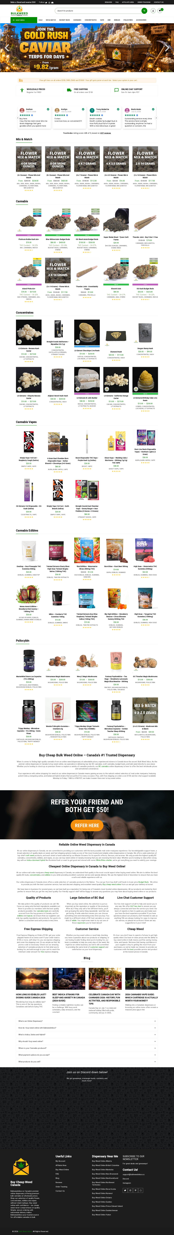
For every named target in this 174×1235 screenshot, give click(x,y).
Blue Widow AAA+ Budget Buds (58, 239)
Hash (122, 358)
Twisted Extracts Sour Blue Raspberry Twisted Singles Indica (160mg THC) (87, 616)
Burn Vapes (58, 469)
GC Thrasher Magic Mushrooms (145, 676)
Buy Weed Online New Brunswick (105, 1174)
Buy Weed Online (62, 1170)
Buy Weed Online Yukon (101, 1215)
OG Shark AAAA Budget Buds (87, 239)
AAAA (32, 183)
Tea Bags (121, 689)
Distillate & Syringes (57, 352)
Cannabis (23, 186)
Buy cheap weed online (112, 884)
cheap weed (49, 872)
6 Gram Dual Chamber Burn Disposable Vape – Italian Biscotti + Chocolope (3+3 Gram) (58, 460)
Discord (126, 1179)
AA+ (18, 183)
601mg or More (25, 617)
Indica (35, 248)
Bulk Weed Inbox (25, 1231)
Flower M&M (33, 186)
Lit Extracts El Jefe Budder (87, 398)
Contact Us (159, 2)
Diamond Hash (116, 352)
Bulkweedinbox (16, 1215)
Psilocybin (36, 687)
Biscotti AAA (116, 289)
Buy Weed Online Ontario (102, 1198)
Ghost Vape (114, 469)
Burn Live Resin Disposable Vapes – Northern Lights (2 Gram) (145, 451)
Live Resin (81, 359)
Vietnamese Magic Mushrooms (58, 676)
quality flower (34, 1198)
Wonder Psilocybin (58, 737)
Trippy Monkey (34, 741)
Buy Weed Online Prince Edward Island (107, 1206)
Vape (34, 466)
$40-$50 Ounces (111, 246)
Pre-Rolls (145, 245)
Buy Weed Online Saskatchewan (105, 1210)
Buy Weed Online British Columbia (105, 1165)
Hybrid (58, 250)
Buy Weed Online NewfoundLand (105, 1178)
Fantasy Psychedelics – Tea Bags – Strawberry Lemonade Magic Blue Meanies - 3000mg (116, 679)
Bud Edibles (79, 575)
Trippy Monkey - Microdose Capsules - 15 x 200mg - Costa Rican (28, 730)
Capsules (23, 685)
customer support (97, 947)
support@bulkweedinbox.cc (134, 1174)
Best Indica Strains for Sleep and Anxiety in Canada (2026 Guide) (68, 997)
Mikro (65, 623)
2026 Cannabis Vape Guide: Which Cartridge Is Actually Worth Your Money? (141, 997)
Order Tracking (144, 2)
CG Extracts (26, 514)
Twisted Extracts (61, 577)
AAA (22, 183)
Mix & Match (29, 188)
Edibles (21, 575)
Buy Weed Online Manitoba (102, 1170)
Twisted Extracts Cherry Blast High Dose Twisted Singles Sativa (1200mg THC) (57, 568)
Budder (93, 406)
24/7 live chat (135, 906)
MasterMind (33, 685)
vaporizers (81, 923)
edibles (47, 875)
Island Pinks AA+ (28, 289)
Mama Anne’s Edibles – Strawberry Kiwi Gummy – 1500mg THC (29, 609)
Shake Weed (116, 248)
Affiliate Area (128, 2)
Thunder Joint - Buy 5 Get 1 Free (145, 237)
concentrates (35, 875)
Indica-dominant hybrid (36, 860)
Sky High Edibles (116, 627)
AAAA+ (37, 183)
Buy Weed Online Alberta (102, 1161)
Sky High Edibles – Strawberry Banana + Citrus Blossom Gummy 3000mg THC (116, 616)
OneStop (36, 575)
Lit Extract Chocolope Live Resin (87, 351)
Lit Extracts (29, 359)
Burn (50, 469)
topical (29, 916)
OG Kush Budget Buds (145, 289)
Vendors (87, 577)
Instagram (127, 1183)
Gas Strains (22, 297)
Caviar (22, 357)
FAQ (117, 2)
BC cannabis (104, 766)
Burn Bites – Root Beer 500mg (116, 566)
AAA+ (27, 183)
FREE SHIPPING (81, 89)
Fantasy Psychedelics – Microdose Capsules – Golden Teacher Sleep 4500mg (116, 728)
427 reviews (105, 133)
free (42, 952)
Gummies (28, 575)
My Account (60, 1161)
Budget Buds (53, 248)
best (132, 949)
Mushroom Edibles (24, 687)
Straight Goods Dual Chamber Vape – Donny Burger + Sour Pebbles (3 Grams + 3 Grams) (87, 508)
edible (74, 920)
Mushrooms (53, 682)
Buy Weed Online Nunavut (102, 1193)
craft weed (29, 855)
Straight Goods (58, 354)
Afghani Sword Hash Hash (58, 396)
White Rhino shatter (104, 860)
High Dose (153, 575)
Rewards (108, 2)
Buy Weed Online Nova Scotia (104, 1189)
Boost (84, 466)
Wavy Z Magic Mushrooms (87, 676)
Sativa (80, 356)
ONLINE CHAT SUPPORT (132, 89)
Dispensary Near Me (105, 1156)
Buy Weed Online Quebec (102, 1202)
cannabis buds (42, 911)
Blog (57, 1178)
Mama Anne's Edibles (32, 619)
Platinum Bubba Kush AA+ (29, 239)
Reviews (59, 1182)
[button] (156, 118)
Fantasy (107, 687)
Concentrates (32, 357)
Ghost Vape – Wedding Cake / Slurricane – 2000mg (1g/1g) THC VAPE (116, 460)
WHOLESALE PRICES (36, 89)
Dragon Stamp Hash (145, 348)
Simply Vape (26, 466)
